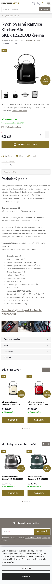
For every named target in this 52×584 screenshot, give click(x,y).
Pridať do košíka (27, 144)
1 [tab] (22, 428)
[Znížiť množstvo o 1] (47, 136)
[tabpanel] (13, 400)
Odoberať (42, 531)
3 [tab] (27, 428)
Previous (44, 370)
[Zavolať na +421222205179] (33, 3)
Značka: (8, 162)
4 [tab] (29, 428)
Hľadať (44, 9)
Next (48, 370)
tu (12, 562)
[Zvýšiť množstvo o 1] (47, 133)
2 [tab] (24, 428)
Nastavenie (26, 568)
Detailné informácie (19, 110)
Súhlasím (26, 576)
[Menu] (48, 3)
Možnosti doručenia (13, 127)
